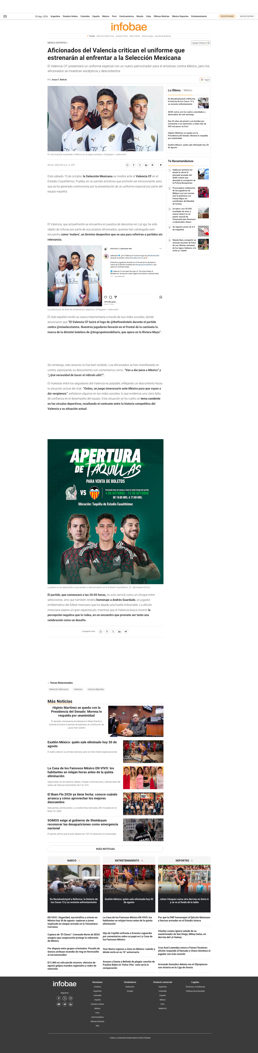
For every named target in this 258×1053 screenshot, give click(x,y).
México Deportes (180, 16)
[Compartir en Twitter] (139, 165)
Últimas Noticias (161, 16)
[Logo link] (129, 26)
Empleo (130, 991)
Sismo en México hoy (105, 36)
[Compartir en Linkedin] (146, 165)
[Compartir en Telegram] (152, 165)
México (105, 16)
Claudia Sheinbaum (163, 36)
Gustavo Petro (122, 36)
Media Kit (163, 1008)
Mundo (140, 16)
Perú (114, 16)
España (96, 16)
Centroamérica (126, 16)
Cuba (148, 16)
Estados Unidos (70, 16)
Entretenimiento (199, 16)
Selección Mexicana (58, 689)
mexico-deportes (96, 689)
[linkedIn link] (71, 1004)
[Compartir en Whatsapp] (127, 165)
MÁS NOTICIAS (105, 849)
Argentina (55, 16)
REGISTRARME (227, 16)
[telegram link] (65, 1004)
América (97, 987)
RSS (97, 1026)
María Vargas (147, 36)
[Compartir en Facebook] (133, 165)
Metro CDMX (134, 36)
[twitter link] (65, 998)
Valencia (78, 689)
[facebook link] (59, 998)
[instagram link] (71, 998)
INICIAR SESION (247, 16)
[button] (5, 16)
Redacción (130, 987)
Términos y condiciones (195, 987)
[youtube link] (59, 1004)
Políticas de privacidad (195, 991)
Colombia (85, 16)
